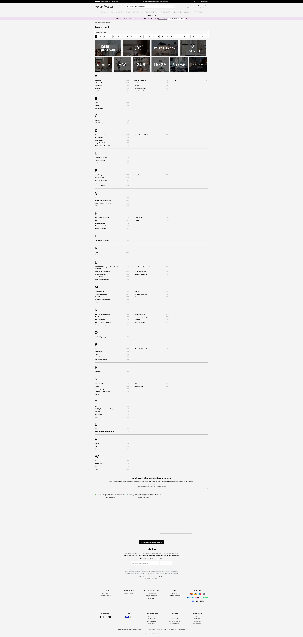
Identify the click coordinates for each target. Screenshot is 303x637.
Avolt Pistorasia (139, 91)
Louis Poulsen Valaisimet (142, 267)
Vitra (96, 449)
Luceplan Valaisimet (140, 274)
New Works (98, 317)
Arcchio (97, 91)
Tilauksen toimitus (151, 593)
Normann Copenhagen (141, 317)
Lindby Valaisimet (100, 274)
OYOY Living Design (101, 337)
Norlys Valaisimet (139, 314)
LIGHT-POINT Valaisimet (102, 271)
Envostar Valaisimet (101, 157)
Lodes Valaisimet (100, 277)
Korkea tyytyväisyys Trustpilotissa (109, 1)
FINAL (176, 19)
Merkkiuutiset (174, 620)
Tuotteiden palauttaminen (151, 595)
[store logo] (104, 6)
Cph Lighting (99, 123)
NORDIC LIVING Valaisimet (103, 322)
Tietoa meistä (151, 616)
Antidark (97, 88)
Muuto (136, 297)
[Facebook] (100, 617)
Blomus (97, 105)
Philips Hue (98, 351)
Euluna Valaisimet (100, 160)
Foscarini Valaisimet (101, 183)
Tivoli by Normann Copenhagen (104, 409)
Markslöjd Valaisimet (101, 294)
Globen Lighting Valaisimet (103, 200)
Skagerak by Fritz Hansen (102, 391)
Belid (96, 103)
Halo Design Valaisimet (102, 217)
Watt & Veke (98, 463)
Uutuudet (187, 12)
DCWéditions (99, 137)
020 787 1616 (105, 593)
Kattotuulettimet (132, 12)
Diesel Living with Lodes (102, 146)
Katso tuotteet (162, 19)
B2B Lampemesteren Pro (174, 621)
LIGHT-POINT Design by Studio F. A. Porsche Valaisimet (108, 267)
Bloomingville (99, 108)
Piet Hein (97, 357)
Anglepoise (98, 85)
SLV (135, 383)
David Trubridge (100, 135)
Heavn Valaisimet (100, 223)
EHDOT (151, 620)
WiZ (96, 466)
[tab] (105, 596)
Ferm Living (98, 175)
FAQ (105, 596)
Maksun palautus (151, 596)
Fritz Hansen (138, 175)
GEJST (96, 197)
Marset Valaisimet (100, 297)
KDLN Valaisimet (100, 255)
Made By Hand (99, 291)
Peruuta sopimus (151, 598)
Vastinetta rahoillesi (197, 620)
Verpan (97, 443)
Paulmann (98, 349)
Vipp (96, 446)
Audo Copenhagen (140, 88)
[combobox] (150, 6)
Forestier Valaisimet (101, 180)
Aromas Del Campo (140, 80)
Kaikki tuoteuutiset (197, 623)
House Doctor (138, 217)
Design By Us (99, 140)
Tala (96, 406)
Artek (136, 83)
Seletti (97, 386)
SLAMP (97, 394)
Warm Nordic (99, 461)
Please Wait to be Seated (142, 349)
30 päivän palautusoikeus (174, 595)
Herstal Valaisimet (100, 228)
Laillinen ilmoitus (151, 618)
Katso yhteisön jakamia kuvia (150, 542)
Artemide (137, 85)
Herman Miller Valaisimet (102, 226)
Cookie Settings (174, 618)
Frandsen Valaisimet (101, 186)
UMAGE (97, 429)
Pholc (96, 354)
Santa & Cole (99, 383)
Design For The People (102, 143)
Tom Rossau (98, 414)
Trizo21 (97, 417)
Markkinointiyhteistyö (174, 623)
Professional (151, 15)
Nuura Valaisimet (139, 322)
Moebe (136, 291)
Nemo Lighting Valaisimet (102, 314)
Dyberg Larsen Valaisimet (142, 135)
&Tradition (98, 80)
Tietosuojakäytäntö (151, 621)
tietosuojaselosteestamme (159, 576)
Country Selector (151, 623)
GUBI (96, 206)
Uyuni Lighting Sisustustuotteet (104, 431)
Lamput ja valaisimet (99, 22)
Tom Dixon (98, 411)
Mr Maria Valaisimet (140, 294)
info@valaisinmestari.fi (105, 595)
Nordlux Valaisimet (100, 325)
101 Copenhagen (100, 83)
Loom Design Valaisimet (102, 279)
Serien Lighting (99, 389)
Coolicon (97, 120)
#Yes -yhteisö (175, 616)
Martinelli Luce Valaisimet (102, 299)
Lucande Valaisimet (140, 271)
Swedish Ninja (138, 386)
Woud (96, 469)
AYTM (176, 80)
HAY (96, 220)
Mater (96, 302)
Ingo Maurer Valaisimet (102, 240)
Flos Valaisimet (99, 177)
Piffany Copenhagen (101, 359)
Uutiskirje (174, 593)
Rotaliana (98, 371)
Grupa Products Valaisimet (103, 203)
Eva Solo (97, 163)
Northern (137, 319)
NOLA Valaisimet (100, 319)
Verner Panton (197, 618)
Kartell (97, 252)
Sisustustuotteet (197, 621)
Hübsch (136, 220)
